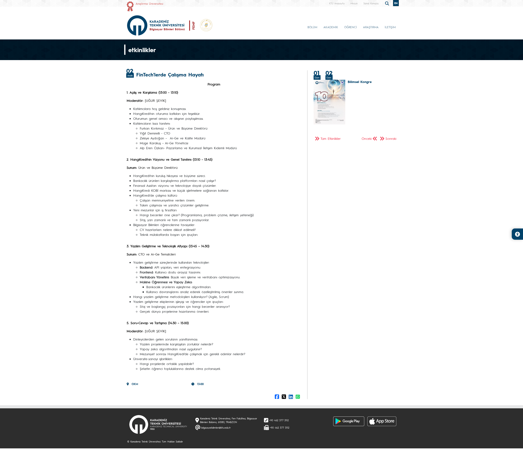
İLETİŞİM (390, 27)
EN (396, 3)
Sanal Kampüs (371, 3)
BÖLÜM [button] (312, 27)
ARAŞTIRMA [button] (371, 27)
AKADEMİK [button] (330, 27)
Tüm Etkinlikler (331, 138)
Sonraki (391, 138)
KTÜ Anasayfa (336, 3)
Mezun (354, 3)
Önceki (367, 138)
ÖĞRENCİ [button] (350, 27)
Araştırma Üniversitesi (149, 3)
